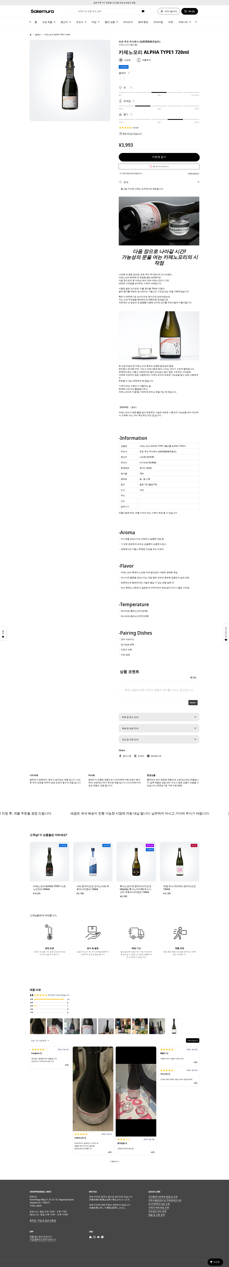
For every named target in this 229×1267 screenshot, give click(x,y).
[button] (189, 11)
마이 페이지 (171, 11)
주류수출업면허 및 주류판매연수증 (164, 1200)
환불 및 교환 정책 (156, 1214)
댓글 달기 (193, 702)
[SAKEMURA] (42, 11)
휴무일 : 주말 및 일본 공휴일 (43, 1220)
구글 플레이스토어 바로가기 (43, 1239)
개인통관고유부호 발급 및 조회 (163, 1196)
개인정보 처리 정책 (157, 1211)
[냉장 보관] (49, 933)
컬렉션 (38, 34)
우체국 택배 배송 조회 (158, 1207)
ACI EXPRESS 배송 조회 (159, 1203)
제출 (74, 11)
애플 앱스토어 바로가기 (41, 1236)
